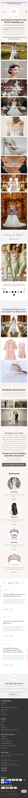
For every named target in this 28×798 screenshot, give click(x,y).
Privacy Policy (12, 791)
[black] (13, 292)
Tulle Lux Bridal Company (10, 793)
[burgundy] (14, 295)
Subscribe (12, 694)
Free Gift (14, 213)
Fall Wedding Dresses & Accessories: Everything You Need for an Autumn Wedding (13, 650)
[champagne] (18, 292)
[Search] (4, 11)
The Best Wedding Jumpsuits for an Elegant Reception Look (14, 595)
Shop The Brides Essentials (14, 464)
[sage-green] (4, 292)
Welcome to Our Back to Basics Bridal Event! (13, 622)
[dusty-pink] (10, 292)
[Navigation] (2, 11)
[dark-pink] (24, 292)
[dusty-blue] (7, 292)
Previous (1, 269)
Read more (5, 609)
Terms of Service (4, 791)
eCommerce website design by (7, 795)
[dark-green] (21, 292)
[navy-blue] (15, 292)
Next (26, 269)
